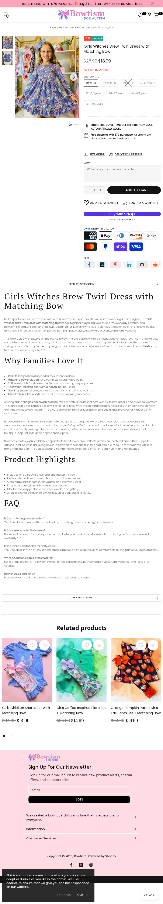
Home (52, 27)
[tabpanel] (27, 685)
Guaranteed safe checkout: (99, 228)
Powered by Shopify (102, 856)
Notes (87, 163)
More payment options (122, 219)
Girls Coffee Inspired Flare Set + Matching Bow (81, 710)
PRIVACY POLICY (64, 894)
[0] (140, 15)
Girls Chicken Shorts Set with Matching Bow (26, 710)
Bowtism (81, 15)
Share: (87, 258)
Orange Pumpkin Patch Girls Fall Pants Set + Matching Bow (136, 710)
